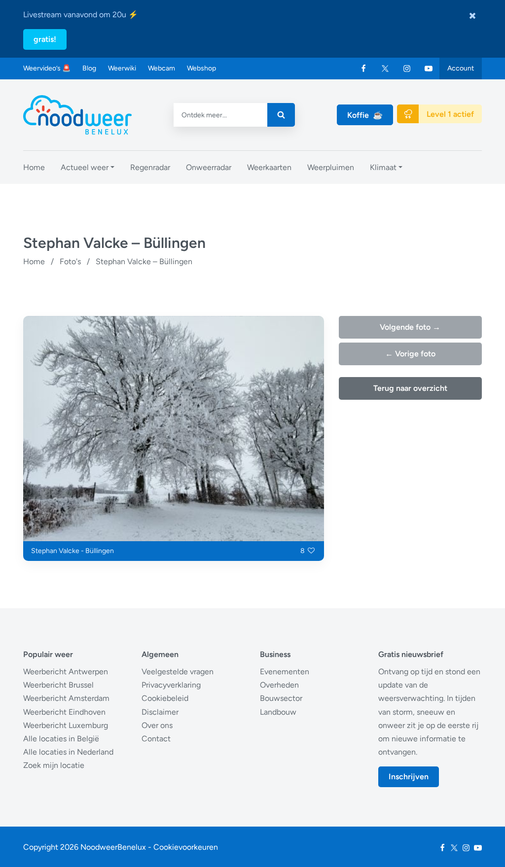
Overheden (279, 685)
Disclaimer (160, 712)
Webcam (161, 68)
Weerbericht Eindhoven (64, 712)
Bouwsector (281, 698)
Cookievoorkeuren (185, 847)
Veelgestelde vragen (178, 671)
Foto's (70, 261)
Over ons (157, 725)
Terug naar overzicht (410, 388)
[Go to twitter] (385, 68)
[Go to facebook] (363, 68)
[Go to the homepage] (77, 115)
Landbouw (278, 712)
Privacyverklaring (171, 685)
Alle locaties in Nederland (68, 752)
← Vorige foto (410, 353)
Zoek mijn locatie (53, 765)
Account (460, 68)
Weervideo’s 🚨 (47, 68)
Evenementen (284, 671)
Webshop (201, 68)
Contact (156, 738)
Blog (89, 68)
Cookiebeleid (165, 698)
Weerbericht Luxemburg (65, 725)
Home (34, 261)
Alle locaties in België (61, 738)
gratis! (45, 39)
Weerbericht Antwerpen (65, 671)
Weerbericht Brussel (58, 685)
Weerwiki (122, 68)
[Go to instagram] (407, 68)
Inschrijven (409, 776)
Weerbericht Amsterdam (66, 698)
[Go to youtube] (428, 68)
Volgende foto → (410, 327)
